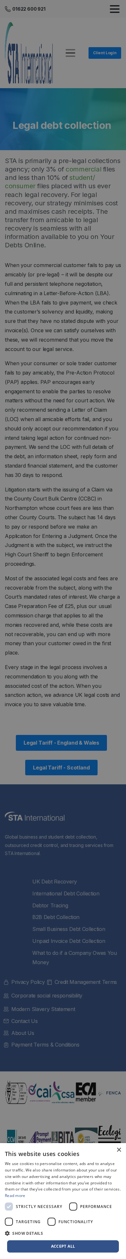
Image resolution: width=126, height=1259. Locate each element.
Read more (15, 1195)
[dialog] (63, 1201)
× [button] (118, 1150)
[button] (63, 1233)
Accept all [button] (63, 1246)
